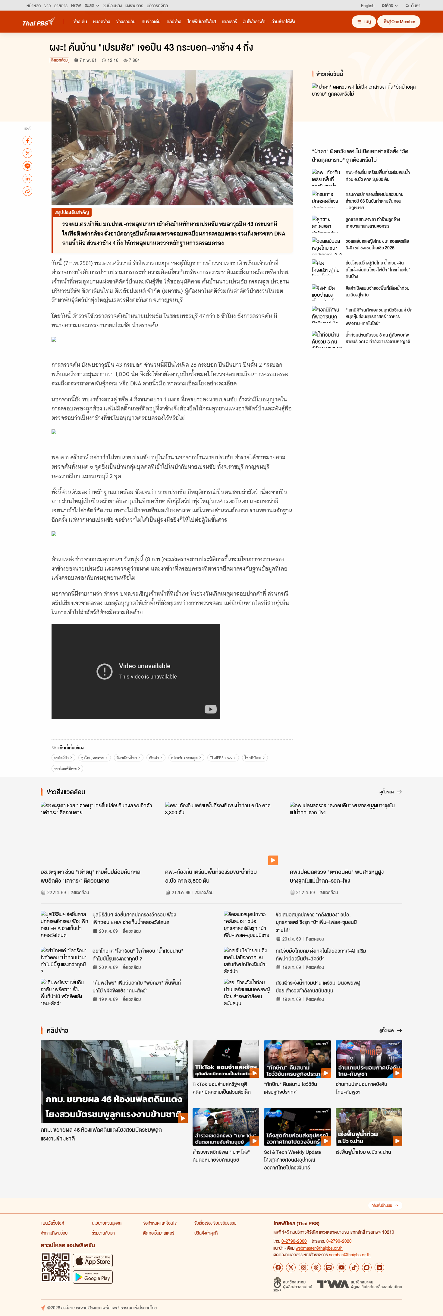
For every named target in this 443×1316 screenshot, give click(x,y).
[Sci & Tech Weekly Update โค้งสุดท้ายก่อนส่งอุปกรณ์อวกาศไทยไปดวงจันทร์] (297, 1127)
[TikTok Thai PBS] (354, 1267)
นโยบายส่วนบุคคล (106, 1223)
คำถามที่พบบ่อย (54, 1233)
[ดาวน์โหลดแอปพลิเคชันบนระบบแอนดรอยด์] (93, 1277)
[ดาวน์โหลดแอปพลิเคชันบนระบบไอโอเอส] (93, 1260)
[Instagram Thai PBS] (303, 1267)
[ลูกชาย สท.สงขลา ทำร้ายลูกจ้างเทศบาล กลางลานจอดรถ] (327, 224)
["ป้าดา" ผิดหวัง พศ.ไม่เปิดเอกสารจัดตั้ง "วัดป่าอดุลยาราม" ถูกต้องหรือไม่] (366, 113)
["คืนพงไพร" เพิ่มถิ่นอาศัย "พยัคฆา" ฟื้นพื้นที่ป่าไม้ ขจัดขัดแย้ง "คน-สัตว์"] (65, 992)
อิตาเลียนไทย (127, 757)
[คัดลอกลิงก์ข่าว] (27, 191)
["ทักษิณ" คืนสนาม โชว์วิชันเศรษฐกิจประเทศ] (297, 1059)
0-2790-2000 (294, 1241)
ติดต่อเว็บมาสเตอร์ (158, 1233)
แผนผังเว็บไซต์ (52, 1223)
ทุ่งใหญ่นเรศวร (92, 757)
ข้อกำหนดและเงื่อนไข (160, 1223)
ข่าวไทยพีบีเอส (65, 768)
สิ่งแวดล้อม (59, 60)
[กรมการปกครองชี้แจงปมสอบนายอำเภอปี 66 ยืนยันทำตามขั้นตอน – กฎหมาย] (327, 199)
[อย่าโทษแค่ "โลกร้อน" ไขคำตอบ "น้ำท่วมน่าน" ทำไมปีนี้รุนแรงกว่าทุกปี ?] (65, 960)
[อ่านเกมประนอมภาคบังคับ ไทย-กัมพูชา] (369, 1059)
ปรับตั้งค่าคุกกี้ (206, 1233)
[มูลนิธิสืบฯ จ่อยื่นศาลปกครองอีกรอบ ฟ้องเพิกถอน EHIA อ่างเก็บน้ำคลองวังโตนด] (65, 924)
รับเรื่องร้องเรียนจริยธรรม (215, 1223)
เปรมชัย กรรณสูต (184, 757)
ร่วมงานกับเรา (103, 1233)
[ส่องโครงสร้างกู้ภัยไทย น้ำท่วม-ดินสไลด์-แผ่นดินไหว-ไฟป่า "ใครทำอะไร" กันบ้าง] (327, 267)
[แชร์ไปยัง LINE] (27, 166)
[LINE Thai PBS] (329, 1267)
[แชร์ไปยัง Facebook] (27, 140)
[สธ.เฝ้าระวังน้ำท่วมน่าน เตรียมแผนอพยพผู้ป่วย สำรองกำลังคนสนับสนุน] (248, 992)
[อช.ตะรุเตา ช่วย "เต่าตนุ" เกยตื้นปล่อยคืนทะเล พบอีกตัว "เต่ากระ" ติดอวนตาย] (97, 833)
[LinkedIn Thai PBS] (379, 1267)
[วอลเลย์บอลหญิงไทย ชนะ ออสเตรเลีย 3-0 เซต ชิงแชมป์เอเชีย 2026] (327, 245)
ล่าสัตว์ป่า (61, 757)
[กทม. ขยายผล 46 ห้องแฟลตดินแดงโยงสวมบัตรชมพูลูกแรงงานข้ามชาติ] (114, 1081)
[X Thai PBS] (291, 1267)
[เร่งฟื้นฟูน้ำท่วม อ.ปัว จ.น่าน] (369, 1127)
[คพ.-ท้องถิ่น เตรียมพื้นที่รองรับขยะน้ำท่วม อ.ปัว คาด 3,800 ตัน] (327, 177)
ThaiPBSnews (221, 757)
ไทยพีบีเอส (253, 757)
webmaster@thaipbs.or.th (319, 1248)
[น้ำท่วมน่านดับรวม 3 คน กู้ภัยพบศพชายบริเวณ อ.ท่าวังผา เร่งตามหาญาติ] (327, 339)
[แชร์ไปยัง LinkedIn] (27, 178)
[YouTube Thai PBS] (341, 1267)
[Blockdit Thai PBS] (367, 1267)
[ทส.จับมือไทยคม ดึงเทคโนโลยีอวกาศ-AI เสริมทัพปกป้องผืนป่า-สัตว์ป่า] (248, 960)
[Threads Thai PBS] (316, 1267)
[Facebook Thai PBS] (278, 1267)
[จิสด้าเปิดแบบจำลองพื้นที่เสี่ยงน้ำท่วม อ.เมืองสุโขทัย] (327, 292)
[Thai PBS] (39, 21)
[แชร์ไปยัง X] (27, 153)
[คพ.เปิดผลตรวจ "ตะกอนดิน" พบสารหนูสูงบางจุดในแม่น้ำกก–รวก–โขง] (346, 833)
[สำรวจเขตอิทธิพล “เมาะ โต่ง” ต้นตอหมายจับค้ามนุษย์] (226, 1127)
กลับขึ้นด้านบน (382, 1205)
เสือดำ (154, 757)
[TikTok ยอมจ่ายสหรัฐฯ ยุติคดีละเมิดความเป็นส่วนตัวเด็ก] (226, 1059)
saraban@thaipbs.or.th (350, 1254)
